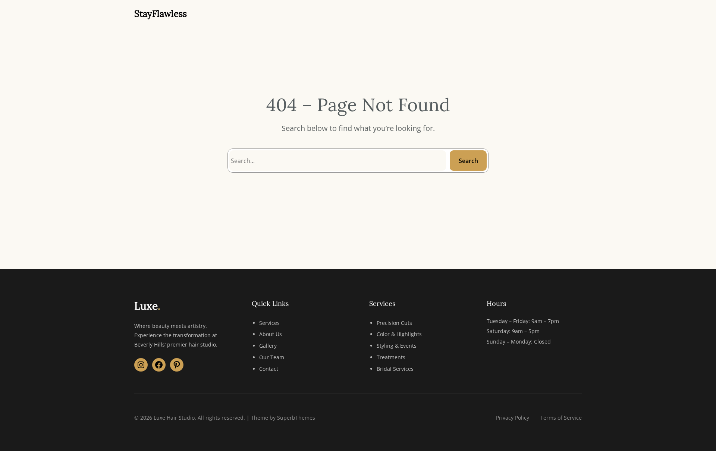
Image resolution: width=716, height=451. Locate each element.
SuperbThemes (296, 417)
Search (468, 161)
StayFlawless (160, 13)
